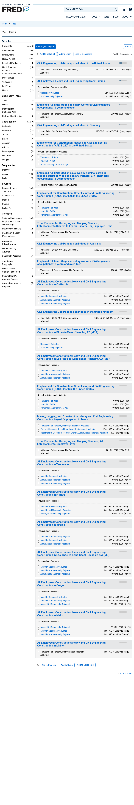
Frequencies (8, 165)
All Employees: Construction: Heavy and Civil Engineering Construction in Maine (71, 644)
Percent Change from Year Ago (54, 164)
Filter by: (6, 41)
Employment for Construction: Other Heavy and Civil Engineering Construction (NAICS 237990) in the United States (76, 195)
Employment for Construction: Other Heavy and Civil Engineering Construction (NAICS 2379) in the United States (76, 388)
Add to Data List (47, 54)
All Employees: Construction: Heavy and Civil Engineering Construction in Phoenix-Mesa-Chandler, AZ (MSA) (71, 331)
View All (30, 46)
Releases (7, 213)
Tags (14, 24)
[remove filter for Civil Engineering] (53, 46)
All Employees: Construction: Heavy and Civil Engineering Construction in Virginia (71, 523)
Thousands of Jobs (49, 157)
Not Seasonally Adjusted (51, 96)
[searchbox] (89, 9)
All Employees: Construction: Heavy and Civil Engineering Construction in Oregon (71, 584)
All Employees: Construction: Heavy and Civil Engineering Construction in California (71, 283)
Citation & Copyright (7, 262)
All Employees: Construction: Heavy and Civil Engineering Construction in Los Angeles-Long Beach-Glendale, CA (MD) (73, 554)
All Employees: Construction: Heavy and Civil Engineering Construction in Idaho (71, 614)
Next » (129, 673)
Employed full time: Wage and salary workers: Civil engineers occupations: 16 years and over (73, 106)
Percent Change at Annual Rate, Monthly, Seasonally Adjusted (68, 429)
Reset (128, 46)
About (126, 17)
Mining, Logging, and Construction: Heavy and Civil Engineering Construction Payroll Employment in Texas (75, 418)
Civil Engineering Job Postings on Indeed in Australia (69, 243)
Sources (6, 183)
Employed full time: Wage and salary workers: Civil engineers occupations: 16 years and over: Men (73, 263)
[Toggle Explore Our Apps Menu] (123, 9)
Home (4, 24)
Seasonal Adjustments (9, 243)
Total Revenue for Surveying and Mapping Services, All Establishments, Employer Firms (70, 443)
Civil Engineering (44, 46)
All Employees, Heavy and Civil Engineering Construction (71, 81)
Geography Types (11, 96)
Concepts (7, 46)
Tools (94, 17)
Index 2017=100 (47, 161)
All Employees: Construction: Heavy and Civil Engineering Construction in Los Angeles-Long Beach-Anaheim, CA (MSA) (74, 357)
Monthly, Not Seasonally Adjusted (55, 303)
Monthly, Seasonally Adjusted (53, 296)
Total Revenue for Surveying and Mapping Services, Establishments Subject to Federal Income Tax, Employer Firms (74, 225)
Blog (116, 17)
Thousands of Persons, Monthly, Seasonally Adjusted (64, 425)
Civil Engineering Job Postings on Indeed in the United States (73, 63)
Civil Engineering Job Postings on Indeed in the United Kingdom (75, 311)
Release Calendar (76, 17)
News (106, 17)
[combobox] (89, 9)
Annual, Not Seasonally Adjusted (55, 300)
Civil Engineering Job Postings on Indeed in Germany (68, 125)
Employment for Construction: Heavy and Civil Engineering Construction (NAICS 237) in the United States (72, 144)
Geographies (9, 121)
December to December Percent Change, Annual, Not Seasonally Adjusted (74, 433)
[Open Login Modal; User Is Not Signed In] (130, 9)
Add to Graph (65, 54)
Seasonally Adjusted (49, 93)
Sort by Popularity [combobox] (121, 54)
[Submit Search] (116, 9)
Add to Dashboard (84, 54)
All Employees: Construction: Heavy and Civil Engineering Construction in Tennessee (71, 463)
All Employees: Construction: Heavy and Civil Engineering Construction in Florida (71, 493)
